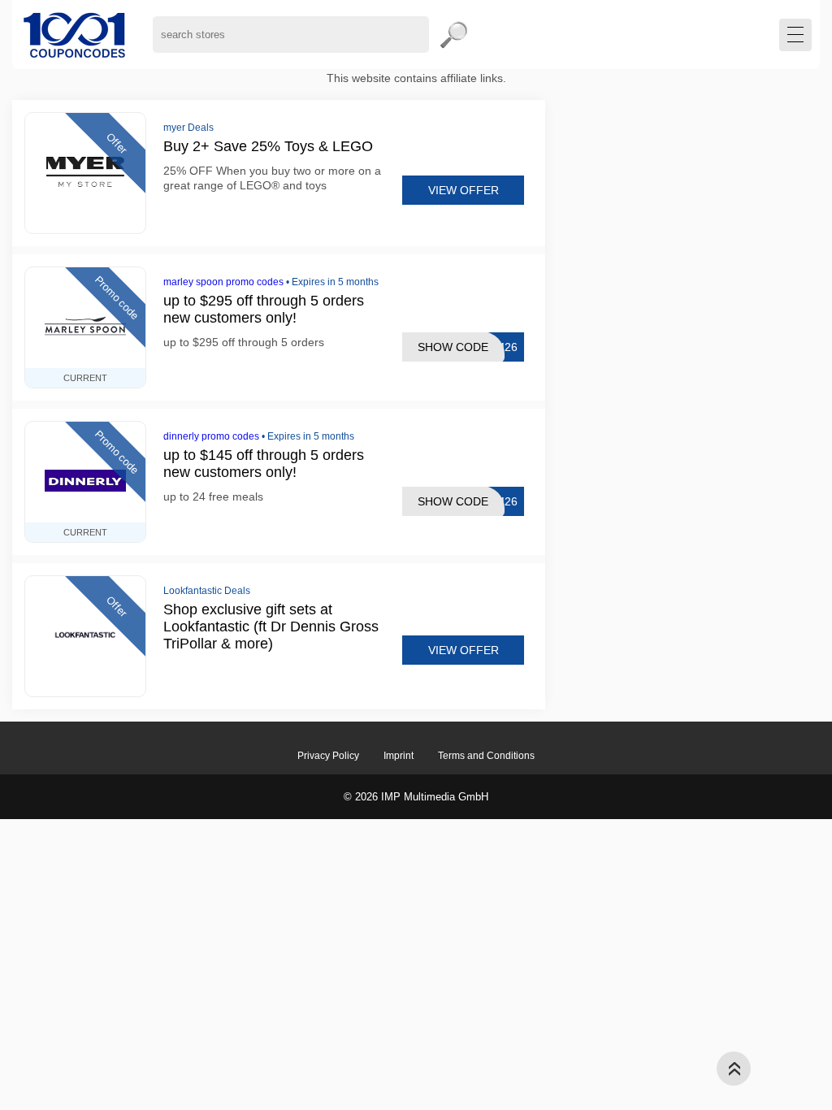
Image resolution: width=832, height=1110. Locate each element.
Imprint (399, 755)
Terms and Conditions (486, 755)
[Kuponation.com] (74, 34)
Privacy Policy (328, 755)
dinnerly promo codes (211, 436)
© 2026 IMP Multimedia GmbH (416, 797)
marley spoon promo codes (223, 282)
